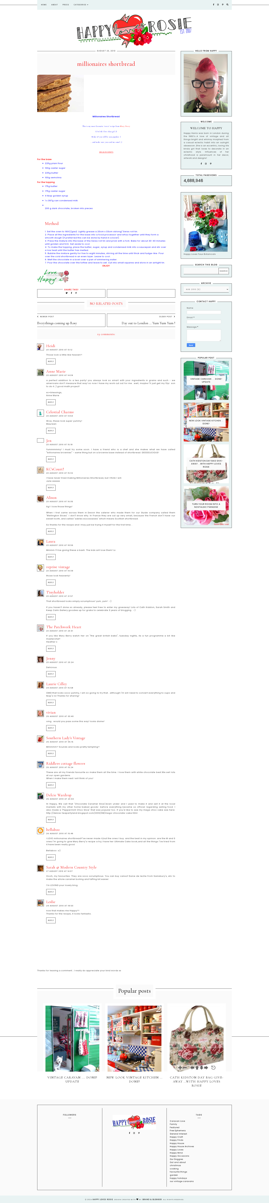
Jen (49, 440)
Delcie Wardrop (58, 795)
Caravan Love (177, 1121)
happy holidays (178, 1178)
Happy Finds (176, 1140)
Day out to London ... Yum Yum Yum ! (148, 323)
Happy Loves (177, 1149)
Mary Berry (125, 126)
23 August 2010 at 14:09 (59, 375)
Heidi (50, 346)
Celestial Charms (60, 412)
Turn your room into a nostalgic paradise (206, 506)
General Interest (178, 1133)
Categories (80, 5)
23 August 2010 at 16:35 (59, 501)
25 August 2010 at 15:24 (59, 767)
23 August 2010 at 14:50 (59, 416)
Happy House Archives (182, 1146)
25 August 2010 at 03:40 (60, 716)
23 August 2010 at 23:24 (60, 662)
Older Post (165, 316)
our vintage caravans (182, 1181)
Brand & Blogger (152, 1199)
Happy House (177, 1143)
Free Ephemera (178, 1130)
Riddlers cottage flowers (65, 763)
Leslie (50, 902)
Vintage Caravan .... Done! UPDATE (206, 380)
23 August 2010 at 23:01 (59, 631)
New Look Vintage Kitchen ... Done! (206, 422)
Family (173, 1124)
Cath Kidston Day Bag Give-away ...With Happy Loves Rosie (206, 463)
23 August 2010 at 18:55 (59, 545)
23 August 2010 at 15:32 (59, 473)
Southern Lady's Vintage (65, 738)
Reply (51, 361)
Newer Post (47, 316)
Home (44, 5)
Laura (50, 541)
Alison (51, 497)
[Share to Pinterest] (76, 293)
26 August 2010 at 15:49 (59, 833)
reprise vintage (58, 567)
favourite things (178, 1171)
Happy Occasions (179, 1156)
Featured (174, 1127)
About (54, 5)
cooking (174, 1168)
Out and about (178, 1162)
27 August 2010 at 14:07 (59, 871)
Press (66, 5)
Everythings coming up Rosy (57, 323)
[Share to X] (67, 293)
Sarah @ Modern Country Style (71, 867)
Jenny (50, 658)
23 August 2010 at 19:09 (59, 571)
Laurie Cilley (56, 684)
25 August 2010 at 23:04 (60, 799)
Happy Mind (176, 1152)
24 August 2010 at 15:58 (59, 688)
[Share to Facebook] (72, 293)
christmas (175, 1165)
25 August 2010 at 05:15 (59, 742)
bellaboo (53, 829)
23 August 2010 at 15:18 (59, 444)
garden (174, 1175)
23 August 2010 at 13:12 (59, 350)
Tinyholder (55, 592)
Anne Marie (56, 371)
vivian (51, 712)
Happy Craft (176, 1137)
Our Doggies (176, 1159)
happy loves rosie (103, 1199)
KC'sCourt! (55, 469)
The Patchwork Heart (63, 627)
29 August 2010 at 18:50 (59, 906)
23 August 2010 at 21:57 (59, 596)
